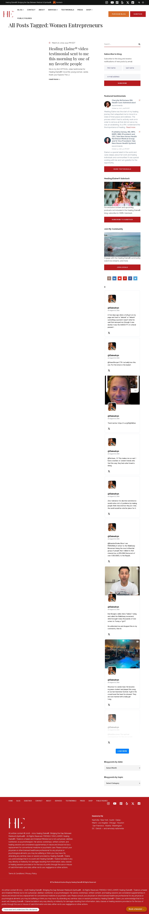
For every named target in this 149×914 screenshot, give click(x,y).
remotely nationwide (115, 828)
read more (53, 79)
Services (52, 10)
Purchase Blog (119, 14)
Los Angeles (103, 823)
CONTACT (31, 10)
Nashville (95, 820)
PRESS (80, 10)
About (42, 10)
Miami (94, 823)
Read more (130, 127)
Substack (59, 2)
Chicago (112, 823)
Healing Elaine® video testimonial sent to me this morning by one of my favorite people (69, 56)
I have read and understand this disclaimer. (20, 910)
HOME (11, 801)
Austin (111, 820)
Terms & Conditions (16, 873)
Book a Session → (136, 909)
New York (104, 820)
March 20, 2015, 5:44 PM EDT (63, 43)
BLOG (19, 10)
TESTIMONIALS (67, 10)
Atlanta (108, 826)
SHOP (88, 10)
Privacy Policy (31, 873)
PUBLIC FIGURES (24, 18)
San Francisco (98, 826)
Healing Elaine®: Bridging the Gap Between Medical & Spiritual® (28, 2)
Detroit (98, 828)
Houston (120, 823)
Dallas (118, 820)
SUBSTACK (28, 801)
